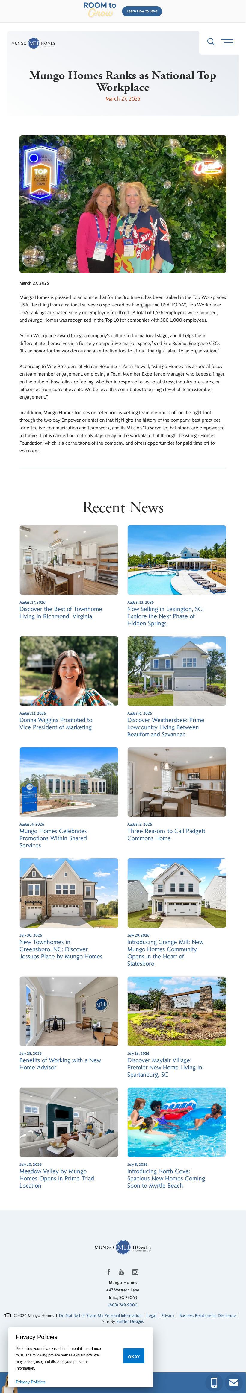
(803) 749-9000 (123, 1305)
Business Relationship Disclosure (207, 1315)
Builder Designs (130, 1321)
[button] (141, 11)
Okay (134, 1356)
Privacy (167, 1315)
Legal (151, 1315)
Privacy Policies (30, 1381)
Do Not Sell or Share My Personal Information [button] (100, 1315)
